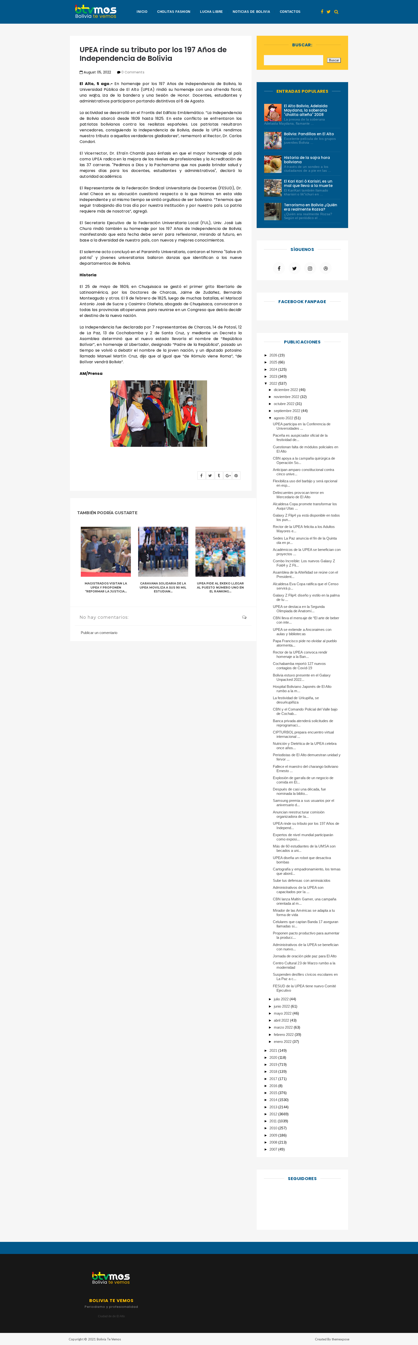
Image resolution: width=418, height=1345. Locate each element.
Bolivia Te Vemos (109, 1339)
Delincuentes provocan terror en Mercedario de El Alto (298, 495)
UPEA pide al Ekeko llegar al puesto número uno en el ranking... (220, 587)
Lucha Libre (211, 12)
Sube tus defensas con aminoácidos (301, 880)
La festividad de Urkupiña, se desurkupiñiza (296, 700)
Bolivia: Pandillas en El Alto (309, 133)
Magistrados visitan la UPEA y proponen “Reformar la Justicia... (106, 587)
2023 (273, 376)
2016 (273, 1086)
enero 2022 (283, 1041)
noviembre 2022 (287, 397)
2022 (273, 383)
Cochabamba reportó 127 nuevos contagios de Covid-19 (299, 666)
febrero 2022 (284, 1034)
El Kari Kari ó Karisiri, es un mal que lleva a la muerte (308, 183)
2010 (273, 1128)
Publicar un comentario (99, 633)
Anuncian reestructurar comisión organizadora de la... (298, 814)
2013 (273, 1107)
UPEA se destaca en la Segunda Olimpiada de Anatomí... (299, 609)
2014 (273, 1100)
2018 (273, 1071)
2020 (273, 1057)
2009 (273, 1135)
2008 (273, 1142)
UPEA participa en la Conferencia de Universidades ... (301, 426)
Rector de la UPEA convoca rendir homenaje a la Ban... (300, 654)
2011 (273, 1121)
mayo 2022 (283, 1013)
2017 (273, 1079)
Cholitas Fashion (173, 12)
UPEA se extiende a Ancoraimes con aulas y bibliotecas (302, 631)
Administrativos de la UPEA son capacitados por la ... (298, 889)
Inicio (142, 12)
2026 (273, 355)
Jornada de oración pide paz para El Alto (304, 956)
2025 (273, 362)
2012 (273, 1114)
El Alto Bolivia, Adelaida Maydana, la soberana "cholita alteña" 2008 (306, 110)
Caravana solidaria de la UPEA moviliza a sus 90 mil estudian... (163, 587)
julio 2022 (282, 999)
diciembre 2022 (286, 390)
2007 (273, 1149)
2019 (273, 1064)
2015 (273, 1093)
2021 (273, 1050)
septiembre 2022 (287, 411)
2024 (273, 369)
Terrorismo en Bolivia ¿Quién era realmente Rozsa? (310, 207)
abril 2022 (282, 1020)
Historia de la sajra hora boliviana (307, 159)
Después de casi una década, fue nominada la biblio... (299, 791)
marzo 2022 (284, 1027)
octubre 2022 (284, 404)
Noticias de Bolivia (251, 12)
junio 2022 (282, 1006)
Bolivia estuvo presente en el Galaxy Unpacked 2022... (302, 677)
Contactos (290, 12)
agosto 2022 (284, 418)
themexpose (340, 1339)
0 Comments (132, 72)
